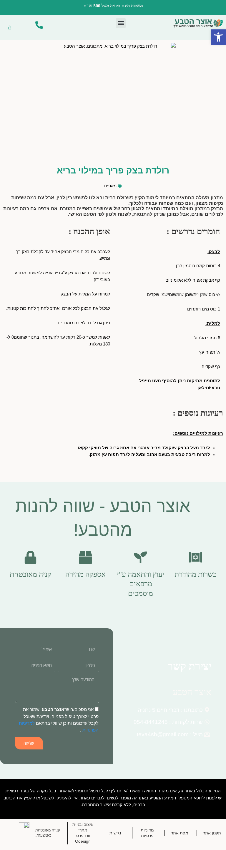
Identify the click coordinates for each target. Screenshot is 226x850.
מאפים (110, 185)
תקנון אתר (212, 833)
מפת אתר (179, 833)
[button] (121, 23)
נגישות (115, 833)
